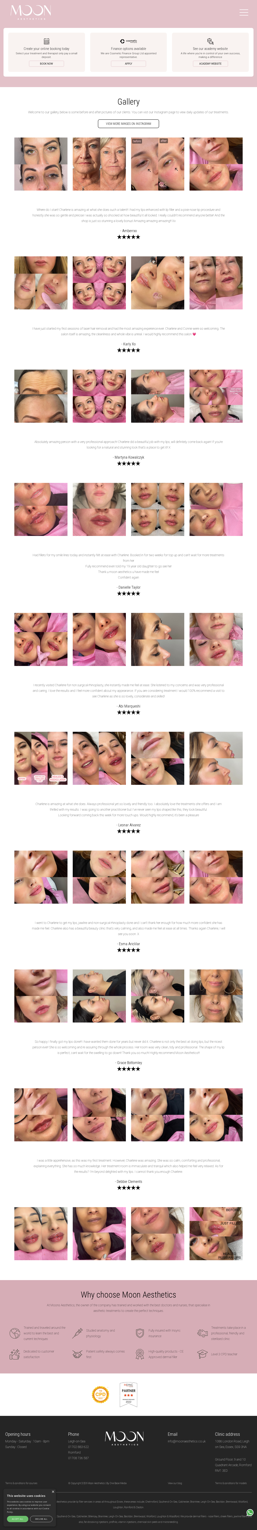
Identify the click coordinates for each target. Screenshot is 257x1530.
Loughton (118, 1507)
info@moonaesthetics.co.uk (187, 1441)
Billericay (92, 1516)
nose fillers (213, 1516)
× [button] (53, 1492)
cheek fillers (226, 1516)
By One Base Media (116, 1483)
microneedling (170, 1522)
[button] (250, 1512)
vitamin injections (127, 1522)
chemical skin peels (147, 1522)
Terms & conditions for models (231, 1483)
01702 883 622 (78, 1447)
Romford (128, 1507)
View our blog (175, 1483)
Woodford (174, 1516)
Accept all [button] (17, 1519)
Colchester (183, 1501)
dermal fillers (199, 1516)
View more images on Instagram (128, 123)
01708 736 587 (78, 1458)
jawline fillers (240, 1516)
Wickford (243, 1501)
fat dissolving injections (96, 1522)
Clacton (140, 1507)
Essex (120, 1501)
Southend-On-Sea (168, 1501)
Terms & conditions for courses (21, 1483)
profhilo (113, 1522)
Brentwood (231, 1501)
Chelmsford (151, 1501)
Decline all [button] (41, 1519)
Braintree (195, 1501)
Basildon (220, 1501)
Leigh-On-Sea (208, 1501)
